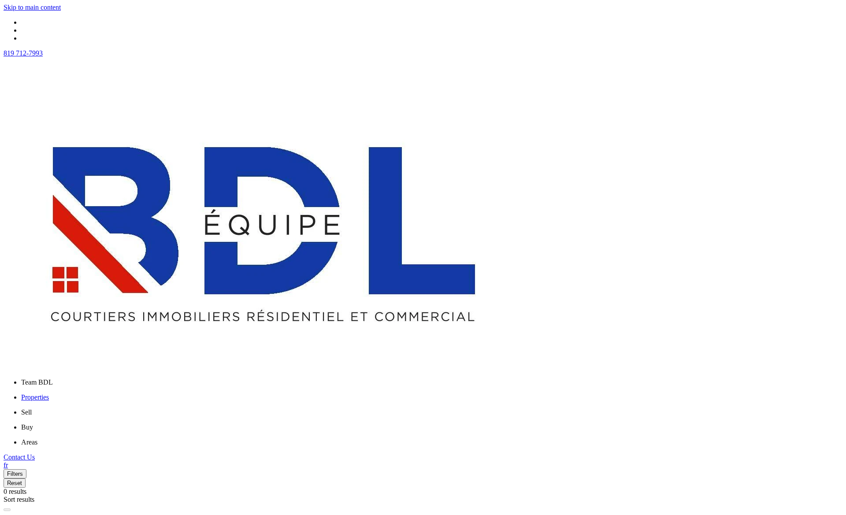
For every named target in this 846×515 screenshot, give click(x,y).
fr (6, 465)
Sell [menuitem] (26, 412)
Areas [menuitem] (29, 442)
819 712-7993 (23, 53)
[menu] (431, 382)
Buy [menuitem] (27, 427)
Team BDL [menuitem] (37, 382)
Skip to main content (32, 7)
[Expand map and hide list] (7, 509)
